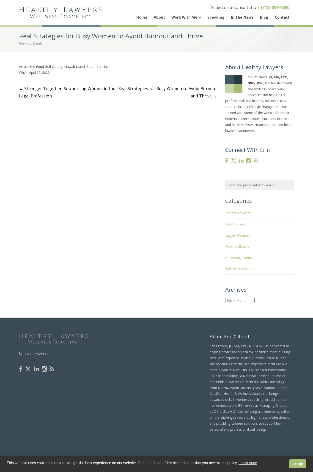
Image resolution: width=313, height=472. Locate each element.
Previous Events (31, 43)
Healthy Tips (234, 224)
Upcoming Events (238, 258)
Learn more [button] (248, 463)
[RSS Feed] (256, 161)
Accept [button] (297, 464)
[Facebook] (226, 161)
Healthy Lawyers (237, 213)
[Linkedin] (241, 161)
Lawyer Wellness (237, 235)
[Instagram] (248, 161)
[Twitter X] (233, 161)
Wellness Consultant (240, 269)
